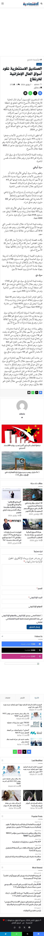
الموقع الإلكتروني (35, 606)
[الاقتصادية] (31, 3)
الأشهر (22, 697)
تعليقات (7, 697)
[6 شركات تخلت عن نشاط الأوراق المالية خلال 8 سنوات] (11, 795)
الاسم (39, 588)
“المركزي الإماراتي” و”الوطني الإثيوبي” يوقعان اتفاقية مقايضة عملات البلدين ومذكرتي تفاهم (12, 507)
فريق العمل (16, 922)
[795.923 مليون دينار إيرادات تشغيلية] (36, 724)
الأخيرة (37, 697)
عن (23, 922)
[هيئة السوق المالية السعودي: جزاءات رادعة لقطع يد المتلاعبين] (32, 524)
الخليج (29, 59)
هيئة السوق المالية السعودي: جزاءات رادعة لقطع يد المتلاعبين (33, 535)
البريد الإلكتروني (35, 597)
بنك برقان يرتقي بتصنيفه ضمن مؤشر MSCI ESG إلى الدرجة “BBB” (12, 781)
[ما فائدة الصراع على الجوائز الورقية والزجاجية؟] (32, 795)
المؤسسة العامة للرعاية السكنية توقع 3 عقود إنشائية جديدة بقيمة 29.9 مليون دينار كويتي (32, 769)
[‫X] (36, 392)
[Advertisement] (22, 33)
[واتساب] (32, 392)
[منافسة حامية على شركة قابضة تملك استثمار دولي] (36, 742)
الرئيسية (36, 59)
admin (36, 84)
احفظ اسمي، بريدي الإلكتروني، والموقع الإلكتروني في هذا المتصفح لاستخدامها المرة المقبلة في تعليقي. (22, 619)
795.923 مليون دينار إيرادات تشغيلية (18, 723)
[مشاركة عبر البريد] (28, 392)
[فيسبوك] (40, 392)
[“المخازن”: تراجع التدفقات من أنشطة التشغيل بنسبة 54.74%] (36, 733)
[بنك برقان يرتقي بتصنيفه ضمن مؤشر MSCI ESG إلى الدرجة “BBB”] (36, 716)
